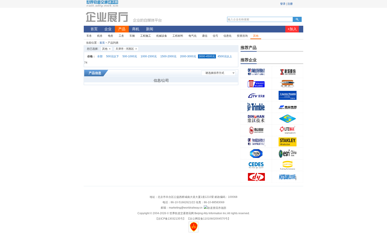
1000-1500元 (149, 56)
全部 (100, 56)
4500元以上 (225, 56)
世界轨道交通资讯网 (182, 213)
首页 (102, 42)
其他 (105, 48)
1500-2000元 (168, 56)
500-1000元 (130, 56)
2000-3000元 (188, 56)
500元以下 (112, 56)
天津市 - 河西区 (125, 48)
